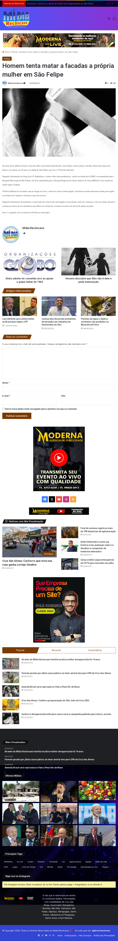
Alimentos (8, 862)
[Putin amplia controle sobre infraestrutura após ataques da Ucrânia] (59, 835)
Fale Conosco (84, 935)
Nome (6, 382)
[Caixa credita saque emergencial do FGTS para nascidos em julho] (69, 564)
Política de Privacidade (104, 935)
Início (7, 52)
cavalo (30, 862)
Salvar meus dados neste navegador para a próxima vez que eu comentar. (41, 409)
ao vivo (20, 862)
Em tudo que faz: (92, 930)
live (41, 867)
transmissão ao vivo (89, 867)
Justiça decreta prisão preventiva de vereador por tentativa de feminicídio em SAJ (59, 322)
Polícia (14, 52)
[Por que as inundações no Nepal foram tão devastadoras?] (20, 791)
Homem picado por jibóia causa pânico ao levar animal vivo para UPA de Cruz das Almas (66, 673)
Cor (63, 862)
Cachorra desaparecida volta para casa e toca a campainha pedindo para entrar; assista (66, 714)
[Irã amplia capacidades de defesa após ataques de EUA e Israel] (97, 835)
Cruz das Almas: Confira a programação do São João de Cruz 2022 (55, 700)
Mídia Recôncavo (15, 83)
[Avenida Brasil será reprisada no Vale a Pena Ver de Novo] (10, 691)
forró (6, 867)
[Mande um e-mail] (24, 83)
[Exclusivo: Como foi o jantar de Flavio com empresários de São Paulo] (59, 791)
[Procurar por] (108, 19)
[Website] (24, 233)
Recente (56, 650)
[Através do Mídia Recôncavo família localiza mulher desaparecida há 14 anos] (10, 663)
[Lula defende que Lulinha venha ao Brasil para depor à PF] (19, 306)
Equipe (88, 862)
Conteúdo (53, 862)
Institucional (70, 935)
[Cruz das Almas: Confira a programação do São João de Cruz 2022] (10, 704)
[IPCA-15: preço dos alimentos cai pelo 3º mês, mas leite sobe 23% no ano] (97, 790)
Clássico (41, 862)
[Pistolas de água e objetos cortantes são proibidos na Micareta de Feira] (98, 306)
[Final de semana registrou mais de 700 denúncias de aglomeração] (69, 532)
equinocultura (75, 862)
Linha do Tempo (28, 867)
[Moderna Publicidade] (59, 40)
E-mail (6, 396)
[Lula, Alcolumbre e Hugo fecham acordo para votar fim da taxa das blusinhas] (20, 813)
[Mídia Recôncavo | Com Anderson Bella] (16, 18)
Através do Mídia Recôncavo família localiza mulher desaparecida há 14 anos (61, 659)
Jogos (15, 867)
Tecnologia (71, 867)
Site (63, 396)
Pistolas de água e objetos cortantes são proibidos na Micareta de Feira (95, 322)
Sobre (60, 867)
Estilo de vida (101, 862)
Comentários (95, 650)
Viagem (105, 867)
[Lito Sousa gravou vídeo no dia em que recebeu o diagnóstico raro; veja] (59, 813)
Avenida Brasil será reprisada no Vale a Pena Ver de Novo (51, 687)
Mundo (50, 867)
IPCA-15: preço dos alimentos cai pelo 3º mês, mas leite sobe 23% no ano (62, 3)
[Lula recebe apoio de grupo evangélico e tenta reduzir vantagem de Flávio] (97, 813)
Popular (20, 650)
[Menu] (114, 19)
